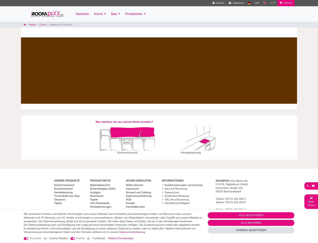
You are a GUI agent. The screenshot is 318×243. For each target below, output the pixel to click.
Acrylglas (95, 192)
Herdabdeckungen (101, 206)
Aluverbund (96, 195)
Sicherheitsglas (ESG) (103, 188)
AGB (128, 199)
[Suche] (264, 3)
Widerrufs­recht (134, 184)
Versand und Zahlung (138, 192)
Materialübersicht (100, 184)
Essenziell (35, 238)
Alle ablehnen (251, 222)
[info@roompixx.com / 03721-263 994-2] (311, 185)
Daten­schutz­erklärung (138, 195)
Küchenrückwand (64, 184)
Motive (32, 24)
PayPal (80, 238)
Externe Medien (59, 238)
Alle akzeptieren (251, 215)
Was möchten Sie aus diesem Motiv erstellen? (124, 121)
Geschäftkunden (135, 206)
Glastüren (60, 199)
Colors (42, 24)
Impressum (132, 188)
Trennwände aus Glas (67, 195)
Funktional (99, 238)
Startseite (82, 14)
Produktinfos (133, 14)
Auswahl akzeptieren (251, 230)
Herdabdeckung (63, 192)
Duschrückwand (63, 188)
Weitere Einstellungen (121, 238)
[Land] (249, 3)
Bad (113, 14)
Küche (98, 14)
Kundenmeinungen (184, 184)
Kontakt (130, 203)
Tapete (58, 203)
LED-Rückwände (99, 203)
